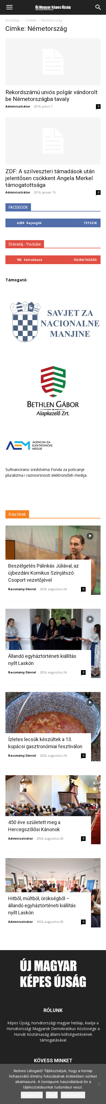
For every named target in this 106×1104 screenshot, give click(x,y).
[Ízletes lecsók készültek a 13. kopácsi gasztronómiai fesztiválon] (53, 726)
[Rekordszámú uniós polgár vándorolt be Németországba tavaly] (53, 61)
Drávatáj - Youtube (25, 244)
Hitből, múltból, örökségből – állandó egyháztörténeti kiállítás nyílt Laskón (42, 905)
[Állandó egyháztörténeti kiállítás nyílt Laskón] (53, 643)
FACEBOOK (18, 207)
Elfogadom (32, 1095)
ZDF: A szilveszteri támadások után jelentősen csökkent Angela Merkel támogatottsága (50, 178)
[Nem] (99, 1084)
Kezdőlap (12, 20)
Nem (52, 1095)
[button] (9, 7)
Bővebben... (73, 1095)
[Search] (98, 7)
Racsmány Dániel (22, 589)
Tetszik (90, 223)
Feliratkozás (85, 260)
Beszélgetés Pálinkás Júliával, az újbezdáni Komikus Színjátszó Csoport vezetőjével (43, 573)
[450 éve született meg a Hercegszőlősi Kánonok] (53, 810)
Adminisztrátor (17, 106)
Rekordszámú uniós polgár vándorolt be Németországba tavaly (51, 95)
